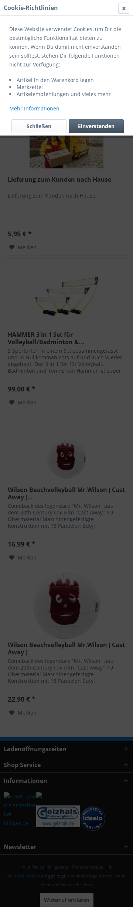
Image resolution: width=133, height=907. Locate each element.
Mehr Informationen (34, 108)
